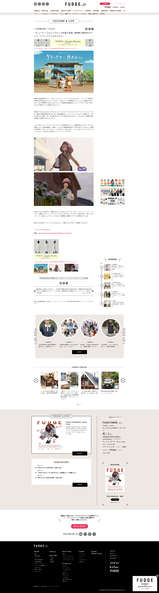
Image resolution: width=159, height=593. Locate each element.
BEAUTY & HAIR (66, 11)
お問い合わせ (44, 586)
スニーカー (118, 447)
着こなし (107, 434)
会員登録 (105, 3)
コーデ (106, 453)
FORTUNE (96, 11)
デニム (119, 450)
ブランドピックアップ (40, 563)
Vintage (112, 449)
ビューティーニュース (68, 556)
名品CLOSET (37, 556)
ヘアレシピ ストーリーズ (68, 558)
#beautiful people (44, 278)
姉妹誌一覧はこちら (114, 502)
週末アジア (67, 14)
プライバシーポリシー (55, 586)
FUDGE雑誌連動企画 (107, 439)
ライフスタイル (44, 14)
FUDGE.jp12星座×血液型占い (112, 437)
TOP (35, 301)
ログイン (120, 3)
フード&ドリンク (54, 14)
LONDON (52, 562)
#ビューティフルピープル (68, 278)
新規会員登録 (79, 526)
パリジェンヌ (109, 446)
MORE (80, 453)
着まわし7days (38, 569)
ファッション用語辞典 (40, 565)
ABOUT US (36, 586)
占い (120, 423)
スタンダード (38, 567)
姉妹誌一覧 (112, 553)
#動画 (86, 278)
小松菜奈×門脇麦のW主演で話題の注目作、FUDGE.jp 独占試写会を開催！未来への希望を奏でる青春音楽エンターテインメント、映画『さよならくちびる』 (73, 291)
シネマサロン (83, 14)
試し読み (115, 499)
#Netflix (53, 278)
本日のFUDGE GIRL (111, 444)
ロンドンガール (109, 441)
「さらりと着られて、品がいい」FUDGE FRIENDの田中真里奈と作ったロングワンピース (55, 48)
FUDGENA (88, 11)
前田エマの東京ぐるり (93, 14)
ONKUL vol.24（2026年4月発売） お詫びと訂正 (49, 478)
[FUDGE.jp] (75, 4)
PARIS (51, 560)
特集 (36, 554)
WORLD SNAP (55, 11)
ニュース (37, 558)
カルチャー (36, 14)
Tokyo (124, 447)
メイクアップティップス (68, 559)
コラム (61, 14)
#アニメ (58, 278)
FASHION (36, 11)
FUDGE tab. (45, 11)
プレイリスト (75, 14)
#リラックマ (80, 278)
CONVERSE (111, 425)
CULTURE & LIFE (77, 11)
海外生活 (81, 561)
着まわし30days (121, 442)
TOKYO (51, 558)
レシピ (80, 558)
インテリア (117, 439)
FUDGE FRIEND (110, 422)
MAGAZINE (104, 11)
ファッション (82, 554)
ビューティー (82, 556)
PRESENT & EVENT (115, 11)
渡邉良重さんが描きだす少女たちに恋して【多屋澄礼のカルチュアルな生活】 (44, 291)
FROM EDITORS (113, 556)
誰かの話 (103, 14)
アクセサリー (38, 571)
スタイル (105, 450)
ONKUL (104, 444)
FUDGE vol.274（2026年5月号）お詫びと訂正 (49, 468)
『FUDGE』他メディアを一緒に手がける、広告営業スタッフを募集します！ (57, 473)
